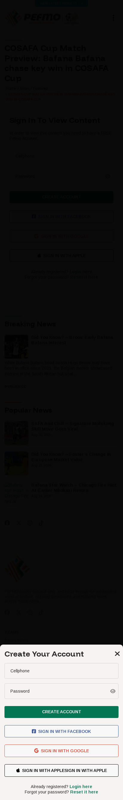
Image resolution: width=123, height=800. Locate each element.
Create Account (61, 711)
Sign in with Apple (43, 770)
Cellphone (20, 670)
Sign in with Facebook (64, 731)
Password (20, 691)
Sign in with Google (65, 750)
